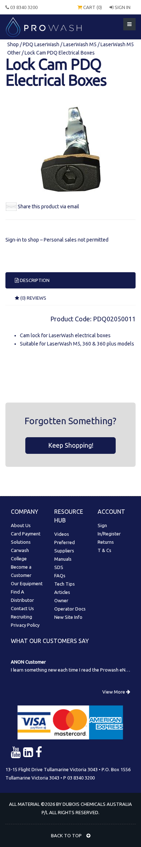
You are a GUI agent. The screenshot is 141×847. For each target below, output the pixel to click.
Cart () (92, 7)
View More (114, 691)
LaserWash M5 (80, 44)
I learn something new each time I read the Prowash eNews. (73, 669)
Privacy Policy (25, 624)
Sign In (122, 7)
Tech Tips (64, 583)
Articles (62, 592)
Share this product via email (48, 206)
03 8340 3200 (23, 7)
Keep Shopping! (70, 445)
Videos (61, 534)
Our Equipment (27, 583)
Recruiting (21, 616)
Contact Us (22, 608)
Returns (106, 541)
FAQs (59, 575)
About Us (21, 525)
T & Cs (104, 550)
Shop (13, 44)
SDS (58, 567)
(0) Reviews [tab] (32, 297)
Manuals (63, 558)
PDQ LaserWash (41, 44)
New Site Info (68, 617)
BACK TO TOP (67, 835)
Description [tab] (34, 280)
